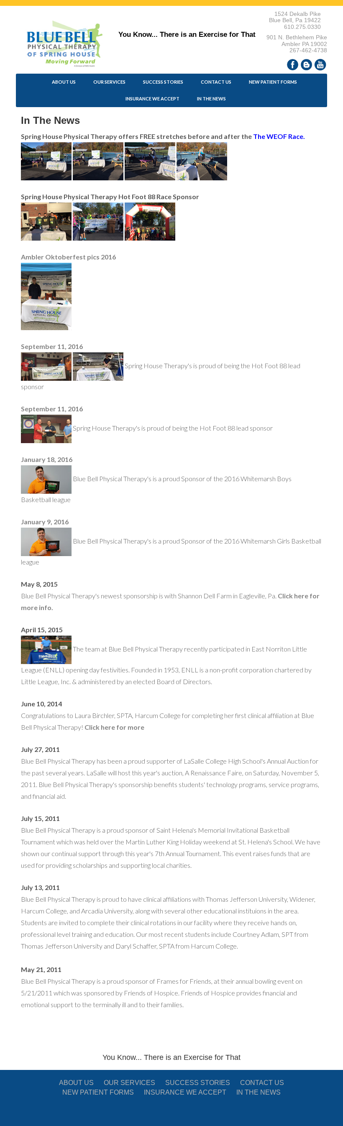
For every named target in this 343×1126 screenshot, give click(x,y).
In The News (211, 98)
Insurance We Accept (152, 98)
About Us (64, 82)
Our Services (109, 82)
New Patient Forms (273, 82)
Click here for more (114, 727)
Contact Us (216, 82)
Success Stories (163, 82)
